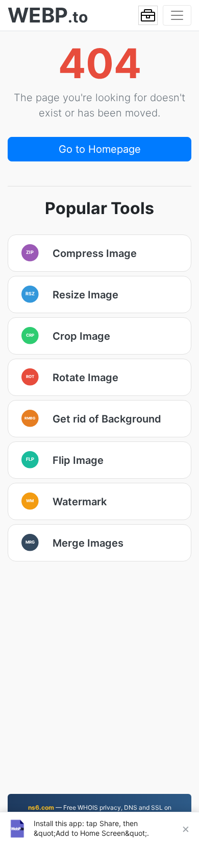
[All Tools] (148, 15)
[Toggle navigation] (177, 15)
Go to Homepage (100, 149)
